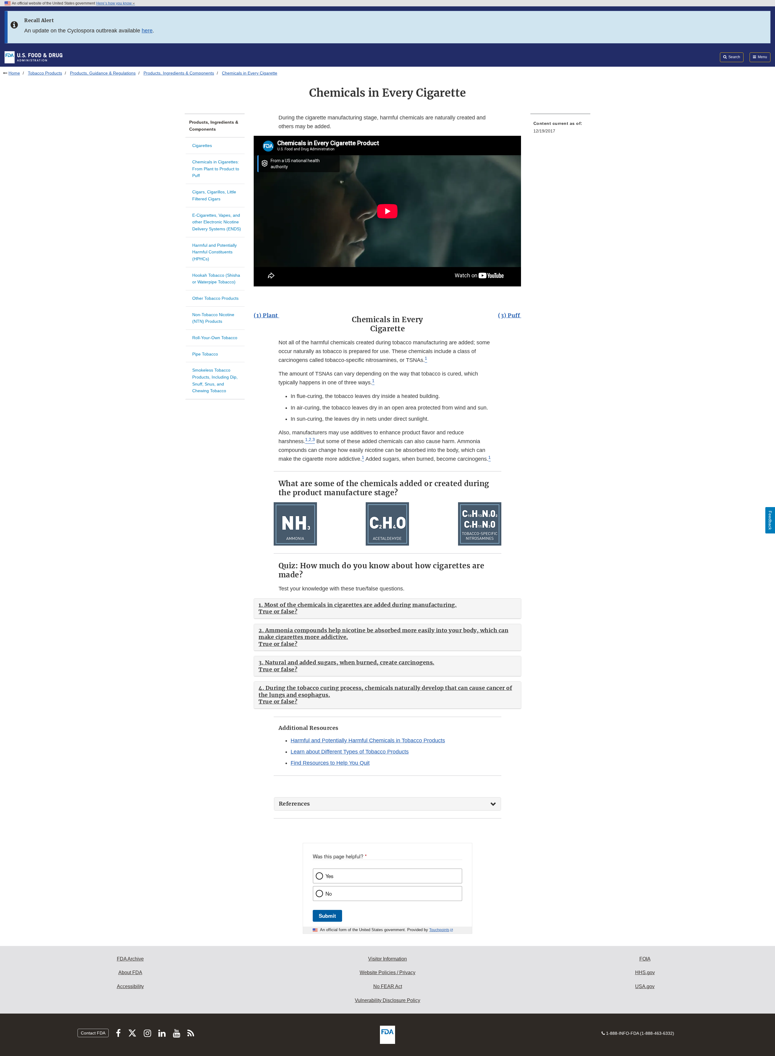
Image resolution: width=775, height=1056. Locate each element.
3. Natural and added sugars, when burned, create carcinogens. (346, 662)
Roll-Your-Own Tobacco (214, 337)
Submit (327, 915)
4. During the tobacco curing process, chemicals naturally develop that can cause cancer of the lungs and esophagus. (385, 691)
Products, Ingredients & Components (178, 73)
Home (14, 73)
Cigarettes (202, 145)
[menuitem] (560, 129)
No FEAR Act (387, 986)
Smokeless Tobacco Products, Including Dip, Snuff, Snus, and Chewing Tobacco (215, 380)
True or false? (278, 611)
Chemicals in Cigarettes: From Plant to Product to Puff (215, 168)
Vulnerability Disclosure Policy (387, 1000)
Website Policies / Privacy (387, 972)
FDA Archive (130, 958)
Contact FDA (93, 1033)
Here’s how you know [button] (114, 3)
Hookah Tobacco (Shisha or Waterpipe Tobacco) (216, 279)
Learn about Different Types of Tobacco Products (350, 752)
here (147, 31)
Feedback (770, 520)
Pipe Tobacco (205, 354)
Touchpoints (439, 930)
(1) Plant (266, 315)
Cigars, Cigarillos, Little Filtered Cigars (214, 195)
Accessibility (130, 986)
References (294, 803)
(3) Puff (509, 315)
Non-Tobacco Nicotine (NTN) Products (213, 318)
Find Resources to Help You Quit (330, 763)
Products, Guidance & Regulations (103, 73)
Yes (329, 876)
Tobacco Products (45, 73)
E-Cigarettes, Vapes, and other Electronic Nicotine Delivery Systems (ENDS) (216, 222)
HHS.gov (645, 972)
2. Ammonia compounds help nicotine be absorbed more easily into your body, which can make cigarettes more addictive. (383, 634)
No (328, 893)
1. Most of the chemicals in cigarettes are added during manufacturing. (358, 604)
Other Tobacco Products (215, 298)
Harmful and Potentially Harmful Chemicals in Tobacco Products (368, 740)
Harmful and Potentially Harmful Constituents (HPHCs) (214, 252)
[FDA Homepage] (33, 57)
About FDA (130, 972)
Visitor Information (387, 958)
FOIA (645, 958)
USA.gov (645, 986)
